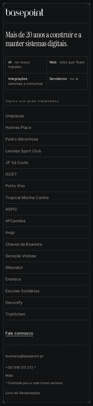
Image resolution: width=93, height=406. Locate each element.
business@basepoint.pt (24, 356)
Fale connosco (19, 333)
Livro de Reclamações (22, 393)
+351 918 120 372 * (20, 367)
